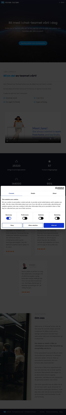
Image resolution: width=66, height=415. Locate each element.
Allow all (53, 225)
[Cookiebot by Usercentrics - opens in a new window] (56, 188)
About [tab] (54, 193)
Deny (12, 225)
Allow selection (33, 225)
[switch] (24, 218)
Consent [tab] (11, 193)
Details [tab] (33, 193)
